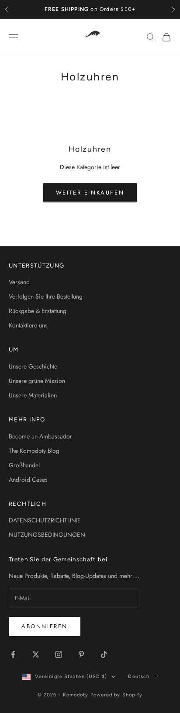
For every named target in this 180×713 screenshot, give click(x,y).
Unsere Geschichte (33, 366)
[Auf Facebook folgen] (13, 654)
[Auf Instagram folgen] (58, 654)
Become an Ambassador (40, 436)
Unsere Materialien (33, 395)
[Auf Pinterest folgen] (81, 654)
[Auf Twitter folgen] (35, 654)
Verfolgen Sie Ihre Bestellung (46, 296)
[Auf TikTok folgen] (104, 654)
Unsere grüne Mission (37, 380)
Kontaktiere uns (28, 325)
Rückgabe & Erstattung (37, 310)
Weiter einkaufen (90, 192)
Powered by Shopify (116, 695)
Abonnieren (44, 626)
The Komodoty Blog (34, 450)
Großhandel (24, 465)
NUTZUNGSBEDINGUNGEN (47, 534)
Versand (19, 282)
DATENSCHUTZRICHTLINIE (45, 520)
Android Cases (28, 479)
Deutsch (138, 676)
